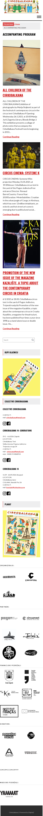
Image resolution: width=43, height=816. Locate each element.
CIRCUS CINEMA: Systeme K (21, 173)
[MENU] (40, 16)
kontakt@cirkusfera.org (15, 487)
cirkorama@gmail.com (15, 452)
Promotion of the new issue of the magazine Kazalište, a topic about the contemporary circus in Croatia (20, 283)
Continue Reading (11, 136)
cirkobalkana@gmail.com (15, 417)
